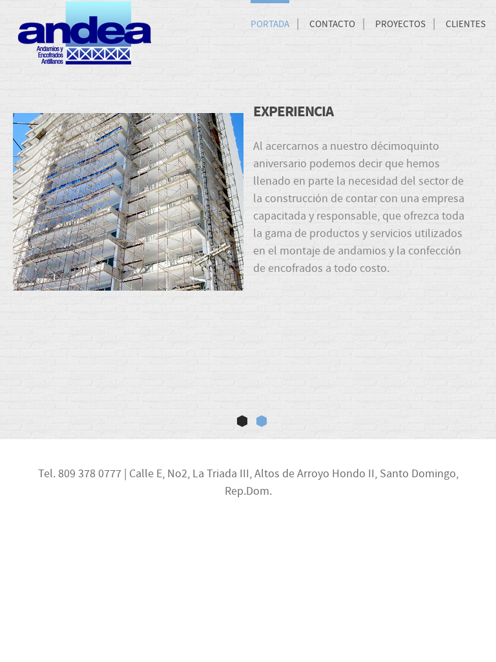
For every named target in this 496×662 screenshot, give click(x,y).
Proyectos (400, 24)
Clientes (466, 24)
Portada (270, 24)
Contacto (332, 24)
